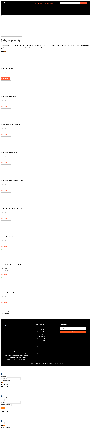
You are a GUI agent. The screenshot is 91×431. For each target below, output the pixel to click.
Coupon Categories (49, 3)
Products (41, 331)
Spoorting (7, 313)
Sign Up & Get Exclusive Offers (8, 292)
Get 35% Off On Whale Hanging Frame (10, 236)
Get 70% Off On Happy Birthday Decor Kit (11, 208)
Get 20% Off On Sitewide (7, 68)
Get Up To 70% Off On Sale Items (9, 96)
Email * (2, 400)
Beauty (6, 311)
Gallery (41, 334)
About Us (41, 329)
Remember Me (6, 380)
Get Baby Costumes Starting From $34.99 (11, 264)
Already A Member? (5, 410)
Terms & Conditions (45, 340)
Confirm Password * (6, 404)
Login (2, 382)
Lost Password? (4, 386)
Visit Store (3, 51)
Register (3, 408)
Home (34, 3)
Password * (4, 378)
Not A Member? (4, 384)
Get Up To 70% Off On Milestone (9, 152)
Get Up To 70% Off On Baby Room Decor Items (12, 180)
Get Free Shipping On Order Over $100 (10, 124)
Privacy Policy (43, 338)
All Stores (40, 3)
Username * (4, 376)
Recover (3, 425)
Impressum (42, 336)
